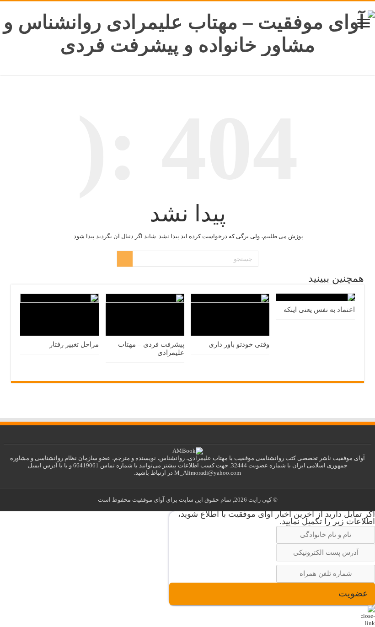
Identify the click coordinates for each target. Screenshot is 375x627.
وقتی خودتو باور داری (239, 344)
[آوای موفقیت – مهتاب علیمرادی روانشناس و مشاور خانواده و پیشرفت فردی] (187, 31)
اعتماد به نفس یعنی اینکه (319, 309)
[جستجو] (125, 259)
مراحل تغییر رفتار (74, 344)
